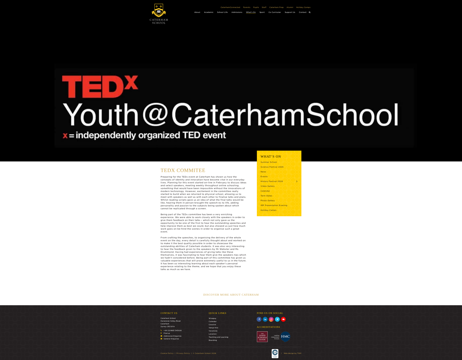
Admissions (236, 12)
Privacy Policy (183, 353)
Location (212, 334)
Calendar (265, 191)
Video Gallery (268, 186)
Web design (289, 353)
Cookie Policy (167, 353)
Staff (264, 7)
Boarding (213, 340)
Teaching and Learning (218, 337)
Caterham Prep (276, 7)
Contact (303, 12)
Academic (208, 12)
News (263, 172)
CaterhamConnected (230, 7)
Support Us (290, 12)
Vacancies (213, 331)
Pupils (256, 7)
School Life (222, 12)
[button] (310, 12)
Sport (262, 12)
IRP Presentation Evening (274, 205)
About (197, 12)
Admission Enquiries (173, 336)
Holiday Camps (303, 7)
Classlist (212, 325)
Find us (167, 333)
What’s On (251, 12)
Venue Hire (213, 328)
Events (264, 176)
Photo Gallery (268, 201)
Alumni (290, 7)
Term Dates (266, 196)
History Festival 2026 (272, 181)
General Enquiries (171, 339)
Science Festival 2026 (272, 167)
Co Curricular (275, 12)
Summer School (269, 162)
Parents (246, 7)
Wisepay (212, 318)
